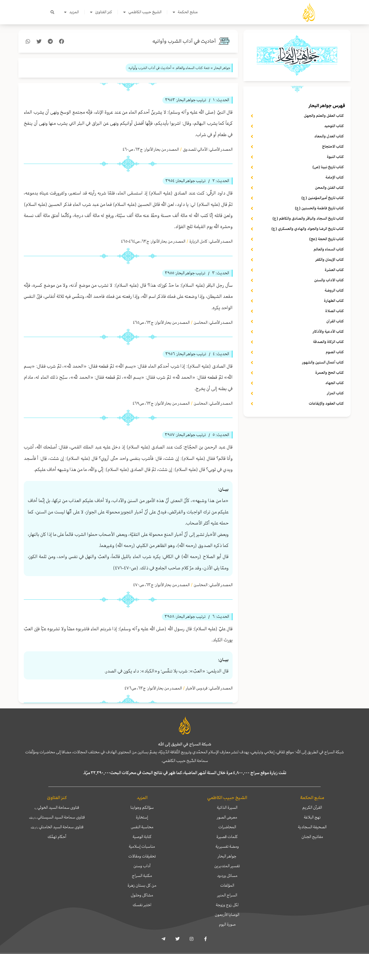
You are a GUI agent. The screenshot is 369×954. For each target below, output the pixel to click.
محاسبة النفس (142, 827)
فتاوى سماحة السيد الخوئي (57, 807)
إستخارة (142, 817)
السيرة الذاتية (227, 807)
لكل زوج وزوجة (227, 904)
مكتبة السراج (142, 875)
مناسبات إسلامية (142, 846)
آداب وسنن (141, 866)
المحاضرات (227, 827)
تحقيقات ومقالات (142, 856)
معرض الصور (227, 817)
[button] (52, 12)
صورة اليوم (227, 924)
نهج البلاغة (312, 817)
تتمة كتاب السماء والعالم (193, 67)
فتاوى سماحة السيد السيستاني (57, 817)
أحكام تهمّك (57, 836)
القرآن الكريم (312, 807)
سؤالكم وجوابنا (142, 807)
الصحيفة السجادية (312, 827)
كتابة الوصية (142, 836)
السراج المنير (227, 895)
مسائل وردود (227, 875)
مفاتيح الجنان (312, 836)
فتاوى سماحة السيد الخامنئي (57, 827)
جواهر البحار (227, 856)
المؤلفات (227, 885)
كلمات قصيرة (227, 836)
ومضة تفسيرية (227, 846)
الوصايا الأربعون (227, 914)
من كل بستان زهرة (142, 885)
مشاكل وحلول (142, 895)
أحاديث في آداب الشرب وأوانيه (184, 41)
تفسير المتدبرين (227, 866)
